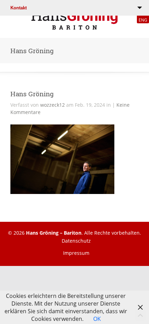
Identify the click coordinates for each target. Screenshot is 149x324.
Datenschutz (76, 240)
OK (97, 319)
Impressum (76, 253)
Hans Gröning (32, 93)
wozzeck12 (52, 105)
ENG (143, 20)
